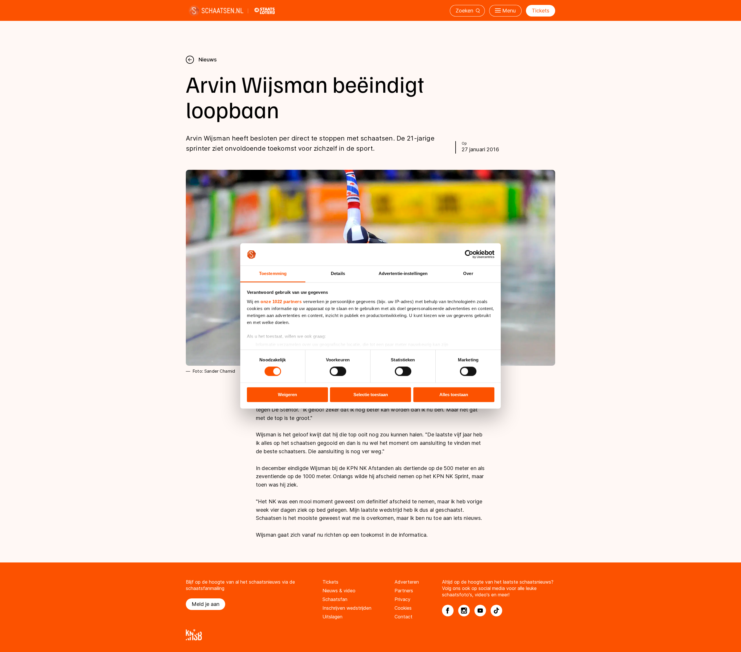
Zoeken (464, 11)
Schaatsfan (334, 599)
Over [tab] (468, 273)
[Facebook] (448, 610)
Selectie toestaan (370, 394)
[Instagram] (464, 610)
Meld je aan (205, 604)
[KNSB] (370, 635)
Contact (403, 617)
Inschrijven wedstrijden (346, 608)
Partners (404, 590)
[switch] (338, 371)
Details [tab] (338, 273)
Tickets (540, 11)
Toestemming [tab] (273, 273)
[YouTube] (480, 610)
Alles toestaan (453, 394)
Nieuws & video (338, 590)
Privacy (402, 599)
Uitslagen (332, 617)
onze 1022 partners (281, 301)
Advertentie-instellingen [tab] (403, 273)
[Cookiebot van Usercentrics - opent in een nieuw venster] (469, 254)
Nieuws (208, 60)
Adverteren (407, 582)
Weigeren (287, 394)
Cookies (403, 608)
